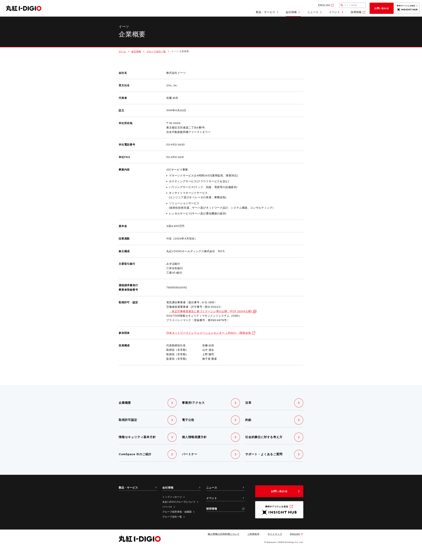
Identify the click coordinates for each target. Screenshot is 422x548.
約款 (248, 420)
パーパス (167, 506)
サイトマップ (275, 534)
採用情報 (356, 12)
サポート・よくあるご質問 (264, 454)
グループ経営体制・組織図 (177, 511)
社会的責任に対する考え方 (264, 437)
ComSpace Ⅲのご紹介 (135, 454)
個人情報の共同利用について (223, 534)
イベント (334, 12)
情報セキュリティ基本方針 (137, 437)
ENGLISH (324, 5)
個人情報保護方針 (194, 437)
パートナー (189, 454)
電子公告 (188, 420)
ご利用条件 (253, 534)
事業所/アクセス (193, 402)
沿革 (248, 402)
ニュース (312, 12)
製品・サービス (265, 12)
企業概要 (125, 402)
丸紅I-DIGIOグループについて (179, 502)
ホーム (122, 51)
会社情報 (291, 12)
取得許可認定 (128, 420)
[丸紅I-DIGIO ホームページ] (23, 8)
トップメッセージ (172, 497)
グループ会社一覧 (156, 51)
